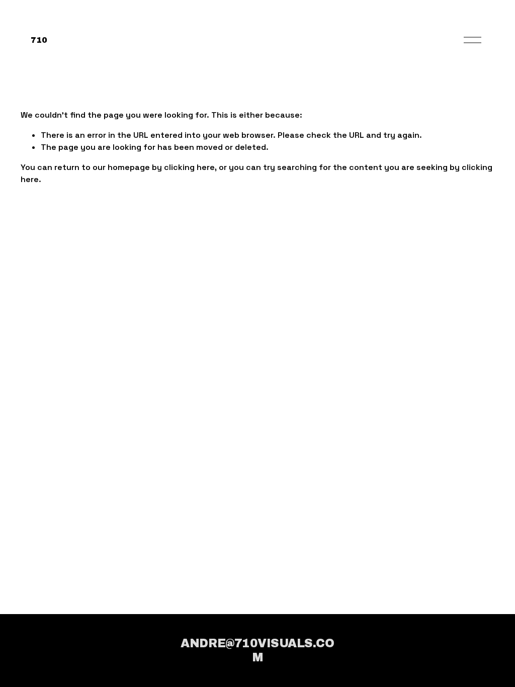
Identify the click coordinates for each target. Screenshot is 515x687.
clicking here (189, 167)
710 (39, 40)
